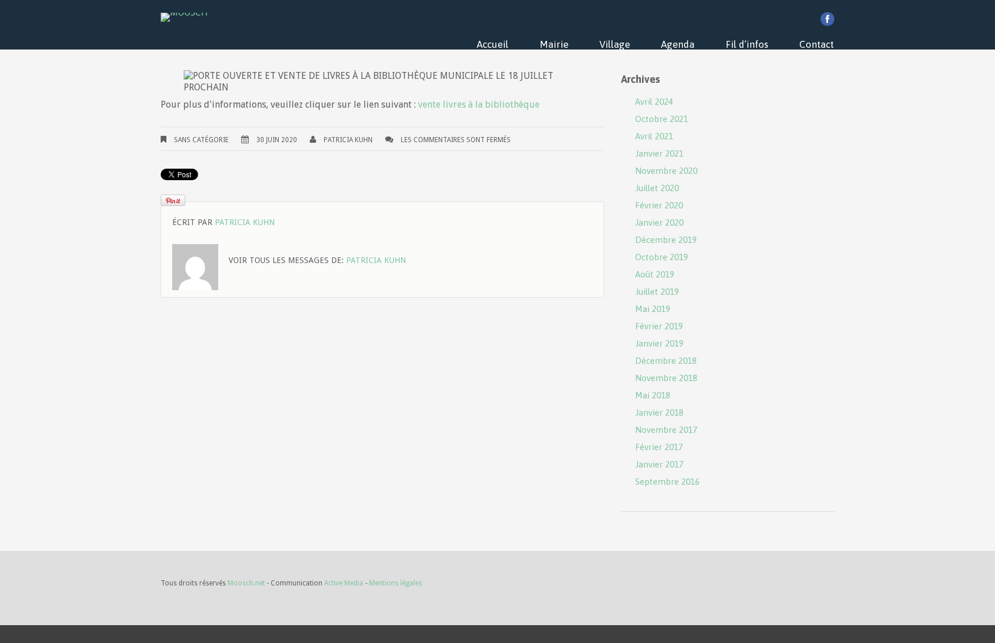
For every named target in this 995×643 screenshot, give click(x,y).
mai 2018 (652, 395)
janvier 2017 (659, 464)
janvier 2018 (659, 412)
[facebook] (827, 19)
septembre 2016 (667, 481)
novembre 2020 (666, 171)
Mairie (554, 44)
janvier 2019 (659, 343)
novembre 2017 (666, 430)
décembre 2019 (666, 240)
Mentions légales (395, 583)
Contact (816, 44)
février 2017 (659, 447)
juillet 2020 (657, 188)
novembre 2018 (666, 378)
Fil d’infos (747, 44)
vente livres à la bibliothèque (479, 104)
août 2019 (654, 274)
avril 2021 (654, 136)
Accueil (492, 44)
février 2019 (659, 326)
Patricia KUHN (348, 140)
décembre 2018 (666, 361)
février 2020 (659, 205)
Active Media (343, 583)
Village (614, 44)
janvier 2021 (659, 153)
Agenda (677, 44)
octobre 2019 (661, 257)
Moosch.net (246, 583)
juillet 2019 (657, 291)
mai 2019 (652, 309)
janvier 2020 (659, 222)
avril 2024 (654, 101)
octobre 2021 (661, 119)
